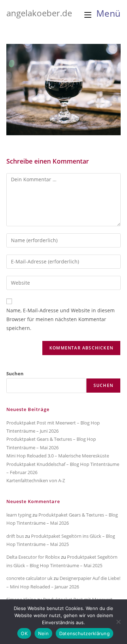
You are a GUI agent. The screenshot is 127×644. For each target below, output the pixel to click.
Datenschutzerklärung (84, 633)
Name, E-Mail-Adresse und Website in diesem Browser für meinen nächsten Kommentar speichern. (60, 319)
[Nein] (118, 621)
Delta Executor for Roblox (33, 557)
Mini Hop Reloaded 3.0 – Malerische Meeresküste (57, 455)
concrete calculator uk (29, 578)
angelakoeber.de (39, 13)
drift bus (15, 536)
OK (24, 633)
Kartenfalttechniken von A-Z (35, 480)
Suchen (15, 373)
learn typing (18, 515)
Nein (43, 633)
